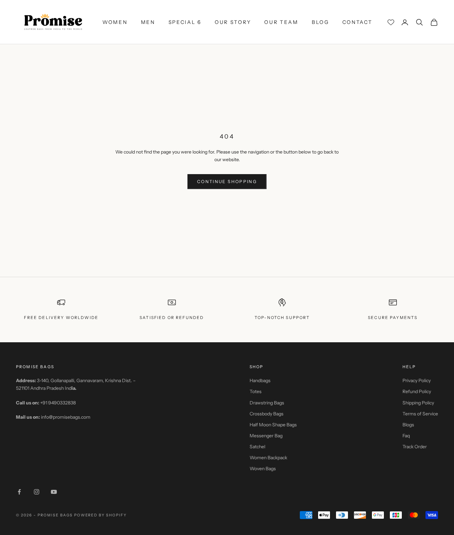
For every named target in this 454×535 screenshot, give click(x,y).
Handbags (260, 380)
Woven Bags (263, 469)
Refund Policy (416, 391)
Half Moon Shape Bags (273, 425)
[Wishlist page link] (391, 22)
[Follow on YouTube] (54, 491)
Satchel (257, 447)
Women (115, 22)
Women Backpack (268, 458)
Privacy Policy (416, 380)
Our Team (281, 22)
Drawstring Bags (267, 403)
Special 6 (185, 22)
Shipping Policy (418, 403)
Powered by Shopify (100, 515)
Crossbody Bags (267, 414)
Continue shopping (227, 181)
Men (148, 22)
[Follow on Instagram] (36, 491)
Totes (256, 391)
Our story (233, 22)
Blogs (408, 425)
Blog (320, 22)
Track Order (414, 447)
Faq (406, 436)
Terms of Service (420, 414)
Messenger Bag (266, 436)
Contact (357, 22)
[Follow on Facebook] (19, 491)
